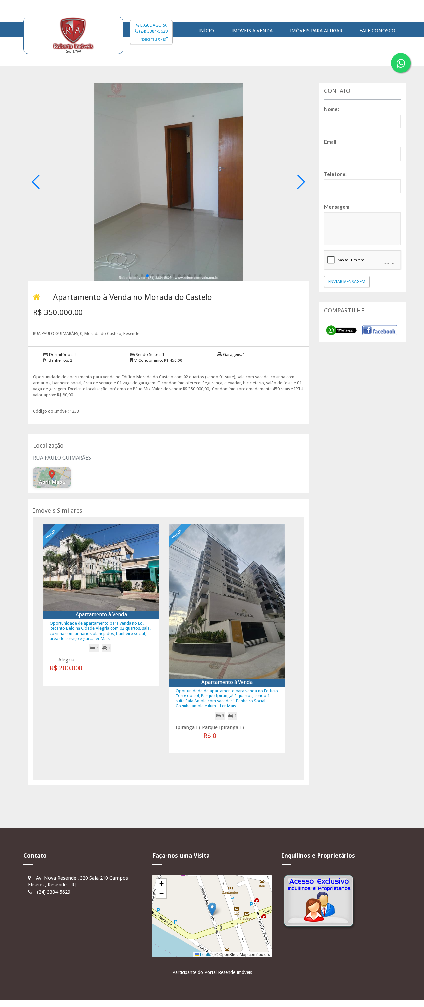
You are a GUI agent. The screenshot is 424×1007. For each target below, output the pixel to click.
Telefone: (335, 174)
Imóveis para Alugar (316, 31)
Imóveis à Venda (252, 31)
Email (330, 142)
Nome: (331, 109)
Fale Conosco (377, 31)
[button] (136, 275)
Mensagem (336, 207)
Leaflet (205, 954)
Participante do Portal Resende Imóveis (212, 972)
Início (206, 31)
